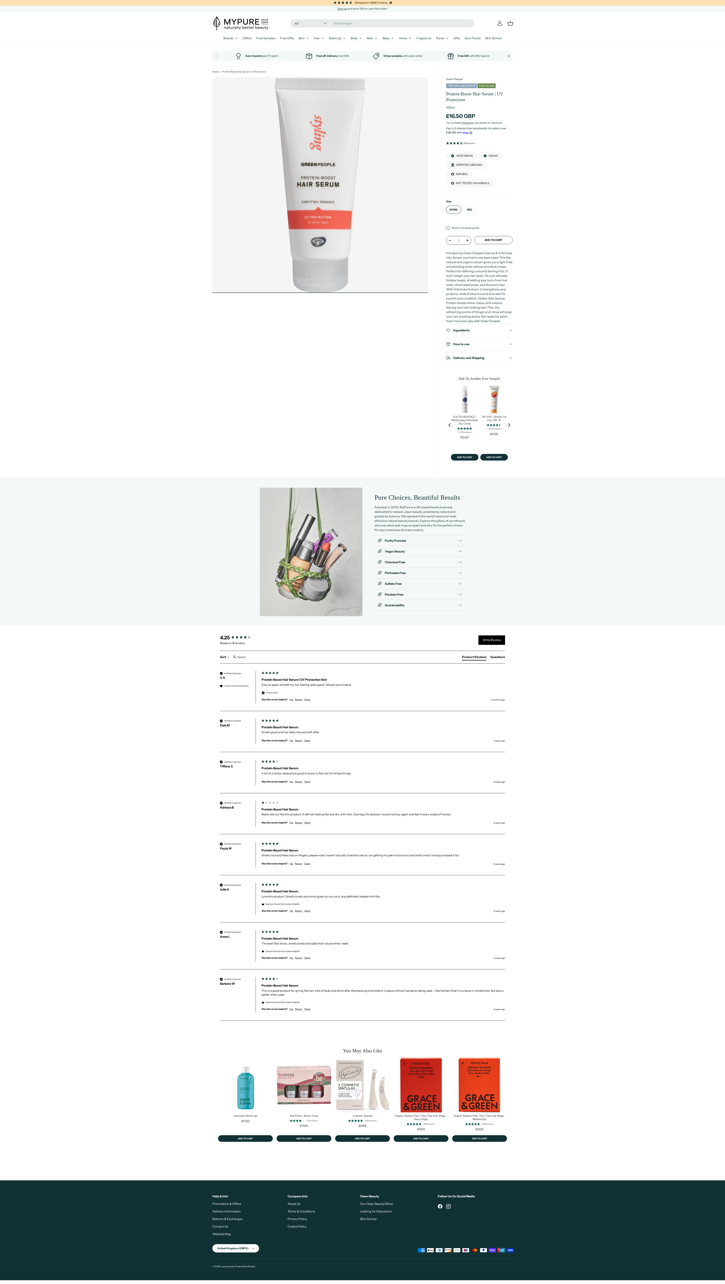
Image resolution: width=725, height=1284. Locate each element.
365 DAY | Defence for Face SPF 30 (494, 418)
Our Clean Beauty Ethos (376, 1204)
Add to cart (493, 240)
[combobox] (382, 23)
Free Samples (265, 38)
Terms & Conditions (301, 1211)
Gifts (456, 38)
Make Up (335, 38)
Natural (462, 174)
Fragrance (423, 38)
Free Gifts (287, 38)
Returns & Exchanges (227, 1219)
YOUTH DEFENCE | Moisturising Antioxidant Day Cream (464, 420)
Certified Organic (469, 165)
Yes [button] (291, 699)
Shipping (467, 122)
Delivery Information (226, 1211)
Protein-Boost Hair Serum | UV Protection (244, 72)
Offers (247, 38)
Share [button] (307, 699)
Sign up (342, 8)
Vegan (493, 155)
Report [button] (298, 699)
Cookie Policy (297, 1226)
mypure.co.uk (227, 1266)
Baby (386, 38)
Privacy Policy (297, 1219)
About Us (294, 1204)
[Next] (509, 425)
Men (370, 38)
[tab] (474, 658)
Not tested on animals (472, 183)
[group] (240, 637)
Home (403, 38)
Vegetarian (464, 155)
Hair (317, 38)
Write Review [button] (492, 640)
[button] (479, 143)
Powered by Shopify (245, 1266)
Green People (454, 79)
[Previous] (450, 425)
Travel (440, 38)
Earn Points (473, 38)
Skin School (493, 38)
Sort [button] (223, 657)
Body (354, 38)
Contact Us (220, 1226)
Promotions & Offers (226, 1204)
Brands (228, 38)
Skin (301, 38)
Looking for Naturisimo (376, 1211)
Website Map (221, 1234)
